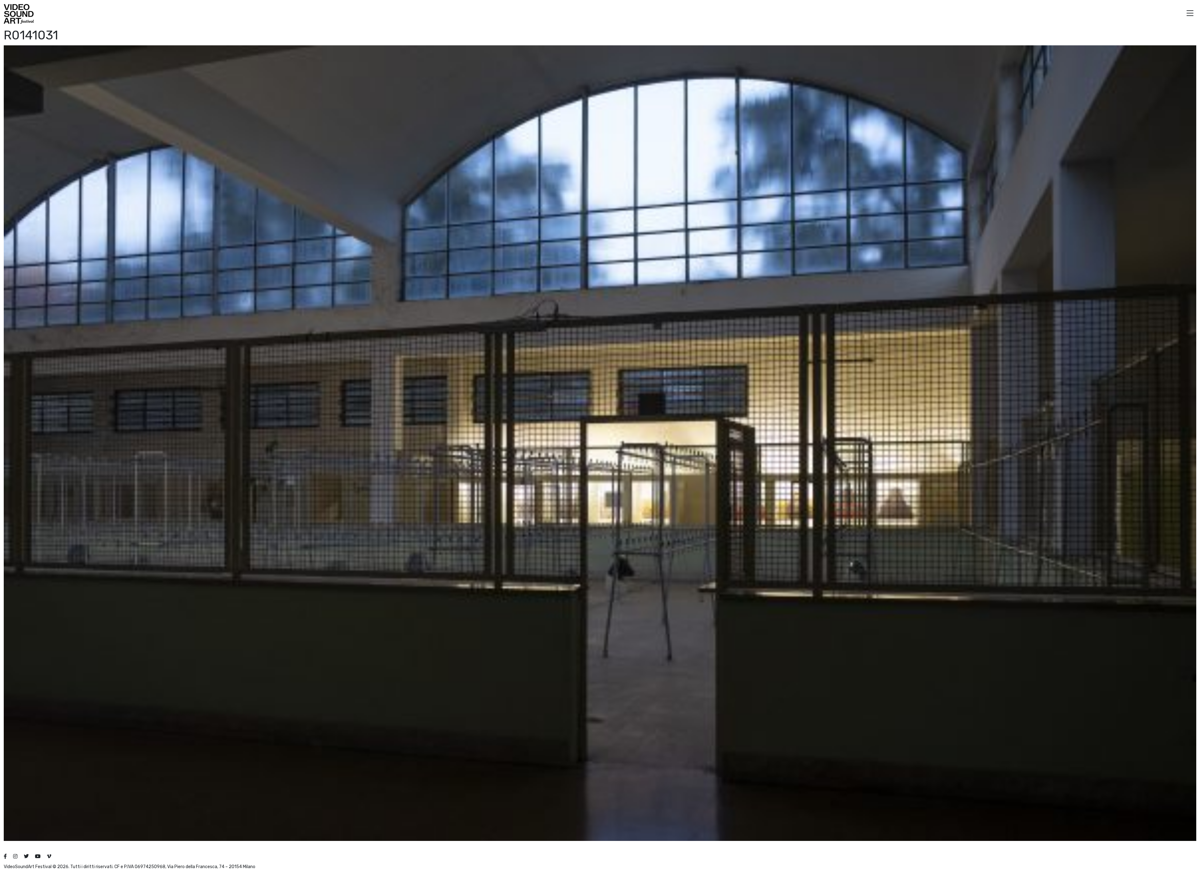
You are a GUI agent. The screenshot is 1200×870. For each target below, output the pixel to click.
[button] (1190, 14)
